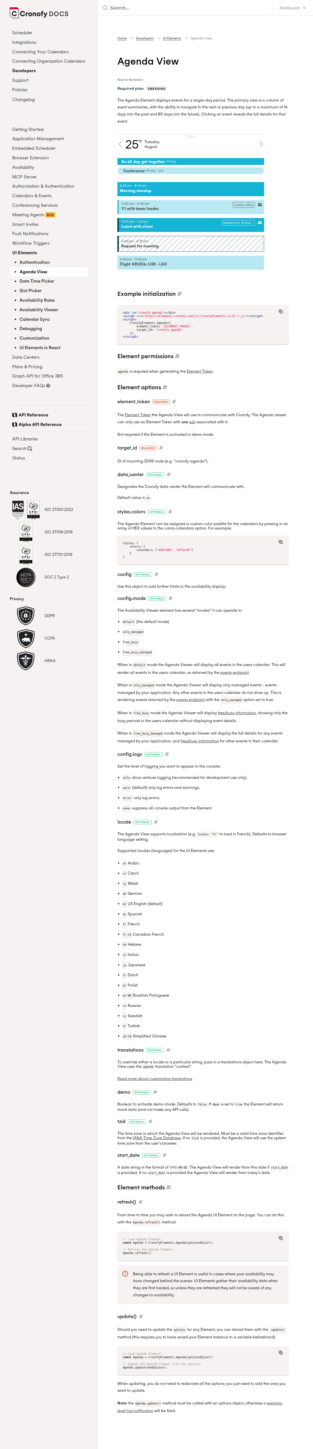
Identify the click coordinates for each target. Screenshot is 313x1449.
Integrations (24, 42)
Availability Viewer (39, 309)
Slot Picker (31, 290)
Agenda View (33, 271)
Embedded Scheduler (34, 148)
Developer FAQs (28, 385)
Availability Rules (37, 300)
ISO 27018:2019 (59, 532)
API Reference (33, 414)
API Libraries (25, 438)
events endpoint (234, 672)
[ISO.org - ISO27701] (26, 554)
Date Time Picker (37, 281)
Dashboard (290, 8)
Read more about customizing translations (154, 1078)
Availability (23, 167)
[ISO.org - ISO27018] (26, 532)
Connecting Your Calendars (40, 51)
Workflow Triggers (30, 243)
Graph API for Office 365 (37, 376)
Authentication (35, 262)
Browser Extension (30, 157)
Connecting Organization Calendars (48, 61)
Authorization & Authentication (43, 186)
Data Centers (25, 357)
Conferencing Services (35, 205)
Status (18, 457)
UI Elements (24, 252)
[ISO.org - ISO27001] (26, 509)
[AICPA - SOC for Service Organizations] (26, 577)
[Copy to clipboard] (280, 311)
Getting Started (28, 129)
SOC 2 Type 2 (57, 577)
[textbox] (185, 7)
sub (192, 422)
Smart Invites (25, 224)
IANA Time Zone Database (157, 1138)
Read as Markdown (130, 79)
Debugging (31, 328)
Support (20, 80)
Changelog (23, 99)
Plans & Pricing (27, 366)
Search (19, 448)
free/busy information (237, 713)
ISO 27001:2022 (59, 509)
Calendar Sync (35, 319)
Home (122, 38)
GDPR (50, 615)
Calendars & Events (32, 195)
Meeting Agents (33, 214)
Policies (19, 89)
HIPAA (50, 660)
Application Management (38, 138)
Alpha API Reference (40, 424)
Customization (34, 338)
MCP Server (24, 176)
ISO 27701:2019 (58, 554)
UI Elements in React (40, 347)
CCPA (50, 638)
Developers (24, 70)
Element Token (200, 371)
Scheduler (22, 32)
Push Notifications (30, 233)
